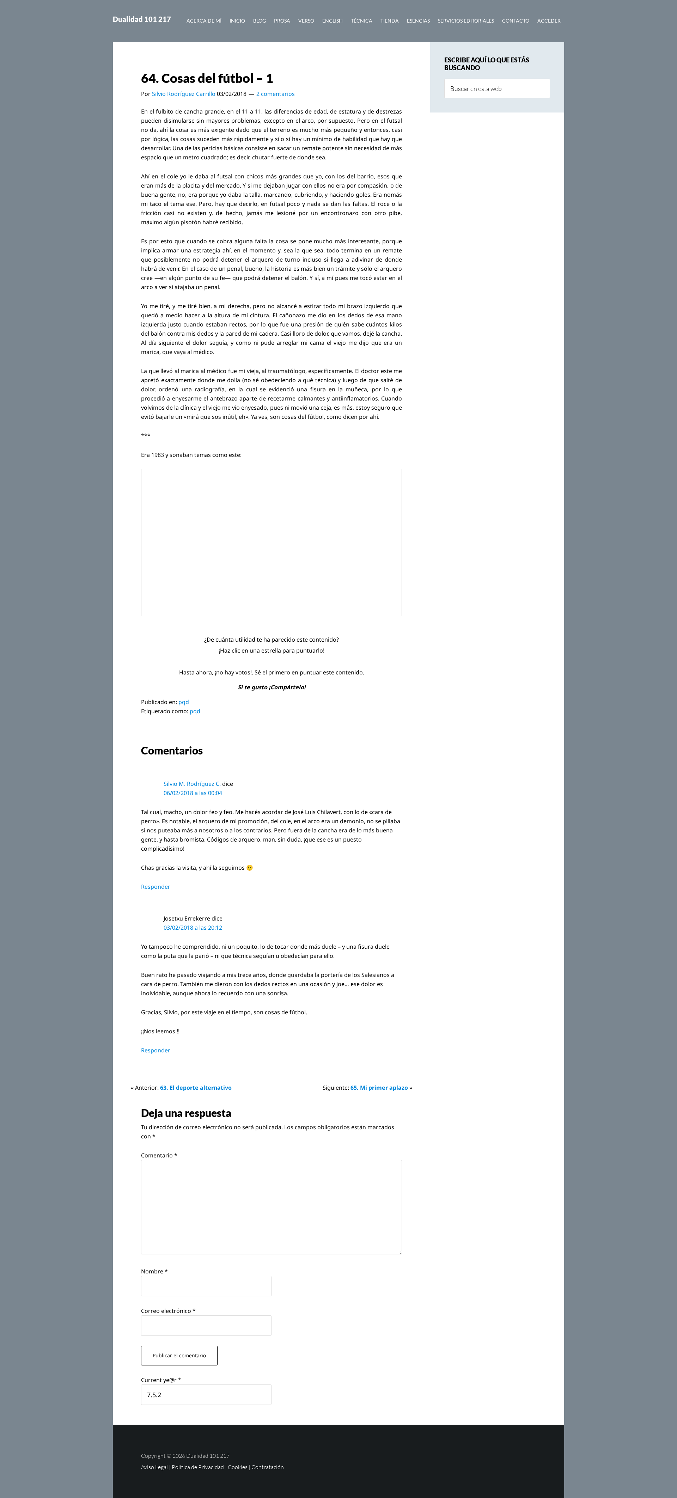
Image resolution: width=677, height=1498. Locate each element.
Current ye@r (161, 1380)
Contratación (267, 1467)
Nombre (154, 1271)
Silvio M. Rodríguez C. (192, 784)
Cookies (238, 1467)
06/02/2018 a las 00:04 (193, 793)
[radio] (255, 661)
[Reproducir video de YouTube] (271, 542)
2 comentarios (275, 94)
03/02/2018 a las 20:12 (193, 927)
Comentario (159, 1155)
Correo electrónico (168, 1311)
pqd (183, 702)
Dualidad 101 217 (142, 19)
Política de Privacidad (198, 1467)
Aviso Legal (154, 1467)
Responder (155, 887)
